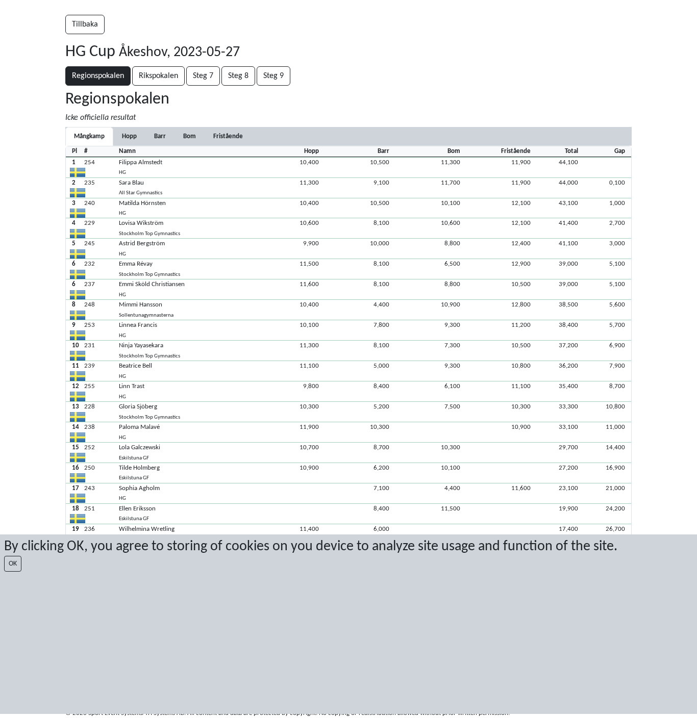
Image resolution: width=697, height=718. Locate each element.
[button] (348, 167)
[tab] (129, 136)
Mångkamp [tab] (89, 136)
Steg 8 (238, 76)
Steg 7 (203, 76)
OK (13, 564)
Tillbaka (85, 24)
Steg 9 (273, 76)
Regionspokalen (98, 76)
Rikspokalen (158, 76)
